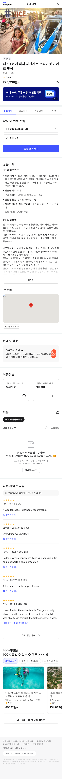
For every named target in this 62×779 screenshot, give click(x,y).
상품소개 (23, 110)
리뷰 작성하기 (31, 470)
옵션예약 (7, 110)
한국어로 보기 (11, 514)
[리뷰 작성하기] (57, 412)
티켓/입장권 (10, 660)
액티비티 (35, 660)
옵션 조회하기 (31, 148)
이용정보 (38, 110)
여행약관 (25, 744)
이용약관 (6, 741)
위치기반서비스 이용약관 (23, 741)
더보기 (31, 280)
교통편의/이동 (51, 660)
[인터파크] (6, 4)
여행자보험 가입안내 (11, 744)
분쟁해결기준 (38, 744)
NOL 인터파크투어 (13, 419)
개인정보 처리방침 (43, 741)
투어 (23, 660)
